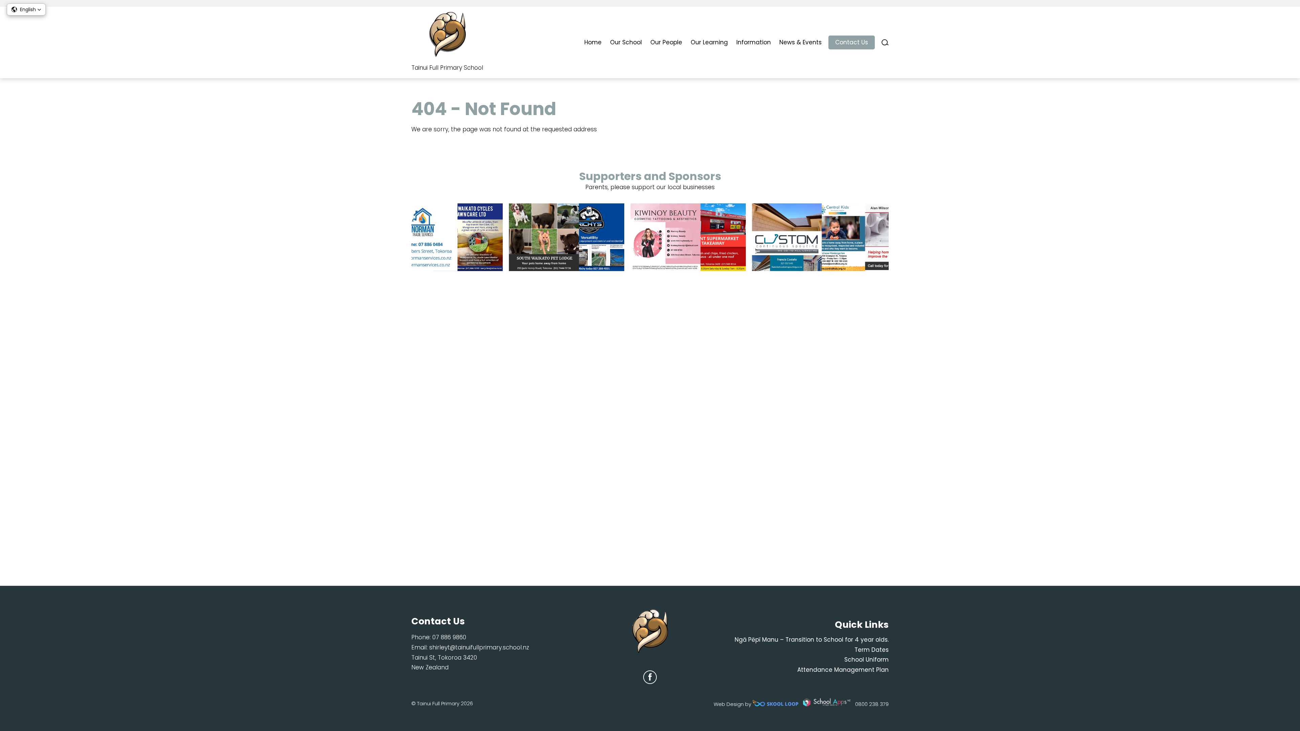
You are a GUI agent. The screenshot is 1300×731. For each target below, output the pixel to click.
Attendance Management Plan (843, 670)
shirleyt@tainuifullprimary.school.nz (479, 647)
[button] (26, 9)
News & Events (800, 42)
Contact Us (851, 42)
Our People (666, 42)
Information (753, 42)
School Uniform (866, 660)
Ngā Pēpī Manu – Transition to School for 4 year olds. (812, 640)
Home (593, 42)
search (885, 42)
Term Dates (871, 650)
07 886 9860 (449, 637)
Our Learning (709, 42)
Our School (626, 42)
